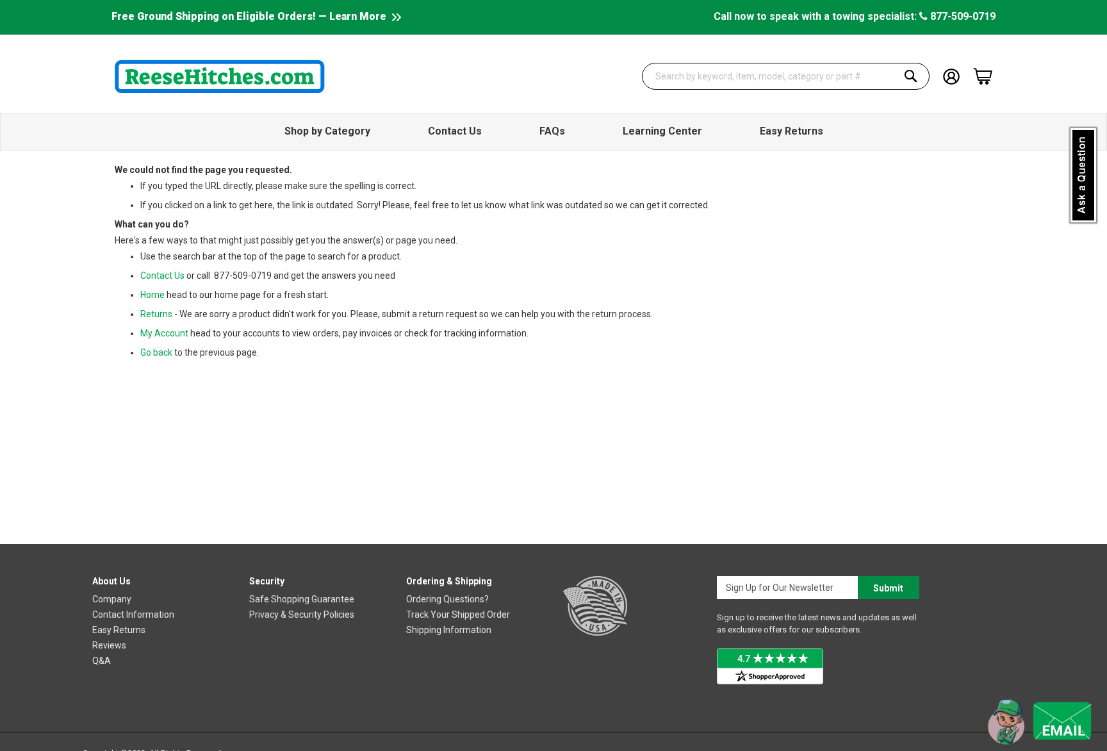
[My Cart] (982, 76)
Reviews (109, 645)
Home (152, 295)
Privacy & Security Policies (301, 614)
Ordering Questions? (447, 599)
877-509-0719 (962, 16)
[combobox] (786, 76)
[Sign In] (951, 75)
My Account (164, 333)
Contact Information (133, 614)
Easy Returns (118, 630)
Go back (156, 352)
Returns (156, 314)
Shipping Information (448, 630)
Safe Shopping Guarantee (301, 599)
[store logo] (220, 76)
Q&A (101, 661)
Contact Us (162, 275)
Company (111, 599)
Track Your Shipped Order (458, 614)
